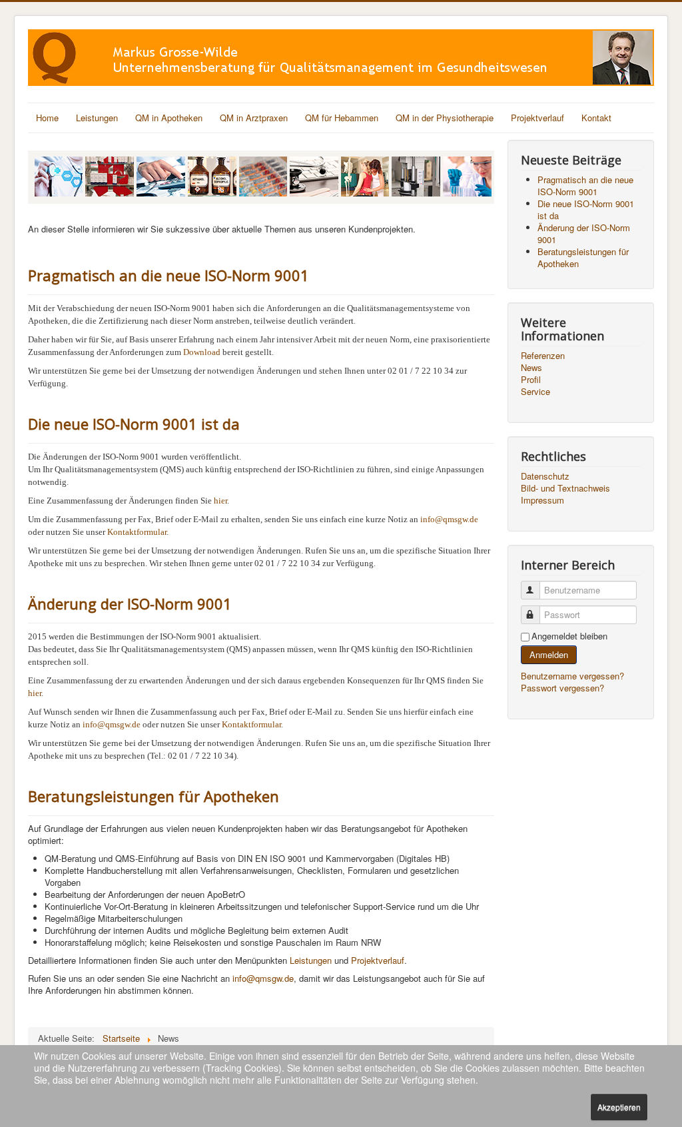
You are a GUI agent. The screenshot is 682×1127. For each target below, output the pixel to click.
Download (201, 352)
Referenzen (543, 356)
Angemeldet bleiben (569, 636)
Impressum (542, 500)
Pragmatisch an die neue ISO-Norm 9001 (168, 275)
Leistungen (97, 117)
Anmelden (548, 654)
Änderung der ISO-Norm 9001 (130, 603)
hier (220, 501)
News (531, 368)
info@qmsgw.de (449, 519)
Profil (531, 380)
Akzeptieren (619, 1106)
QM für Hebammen (341, 117)
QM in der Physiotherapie (445, 117)
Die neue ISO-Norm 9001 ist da (134, 424)
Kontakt (596, 117)
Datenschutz (545, 476)
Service (535, 392)
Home (47, 117)
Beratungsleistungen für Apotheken (153, 796)
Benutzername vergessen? (572, 675)
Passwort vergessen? (562, 687)
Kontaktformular (137, 532)
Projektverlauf (537, 117)
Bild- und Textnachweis (565, 488)
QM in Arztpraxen (254, 117)
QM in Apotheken (168, 117)
